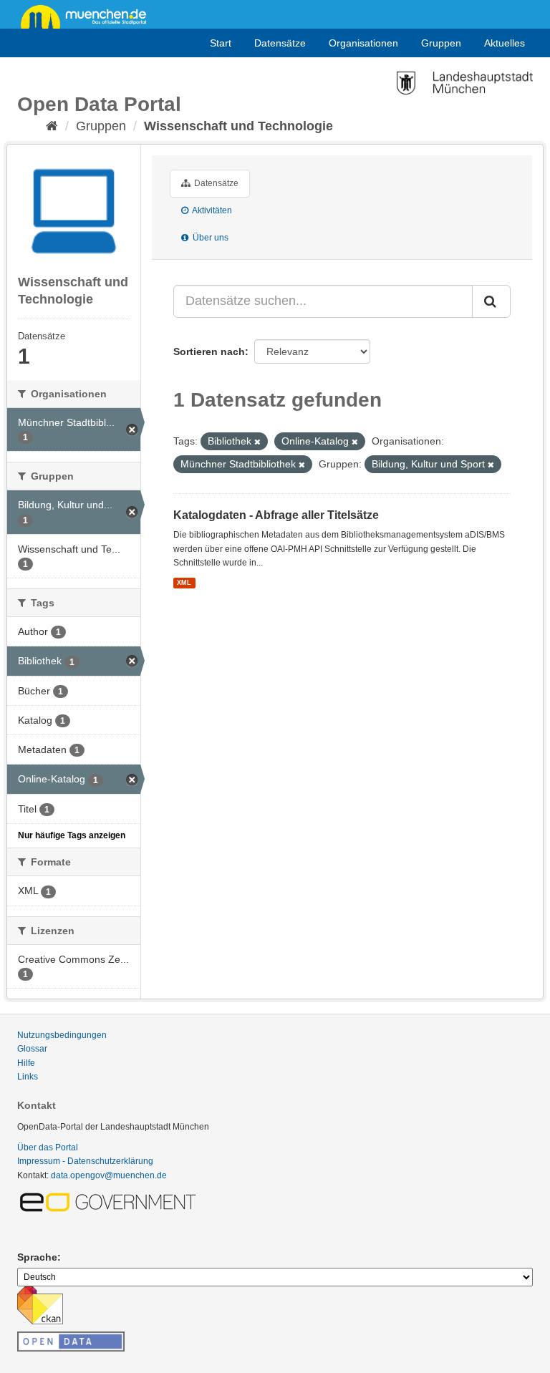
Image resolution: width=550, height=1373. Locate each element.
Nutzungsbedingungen (62, 1035)
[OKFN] (71, 1337)
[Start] (52, 126)
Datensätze (280, 43)
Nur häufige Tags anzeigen (71, 835)
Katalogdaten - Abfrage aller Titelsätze (276, 515)
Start (220, 43)
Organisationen (363, 43)
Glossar (32, 1049)
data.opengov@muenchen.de (109, 1175)
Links (27, 1077)
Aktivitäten (211, 210)
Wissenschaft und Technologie (238, 126)
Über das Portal (47, 1147)
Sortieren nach (209, 351)
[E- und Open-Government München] (110, 1201)
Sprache (37, 1257)
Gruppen (441, 43)
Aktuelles (504, 43)
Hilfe (26, 1063)
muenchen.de (88, 15)
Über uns (209, 238)
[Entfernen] (257, 441)
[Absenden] (491, 301)
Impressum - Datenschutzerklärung (85, 1161)
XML (184, 582)
